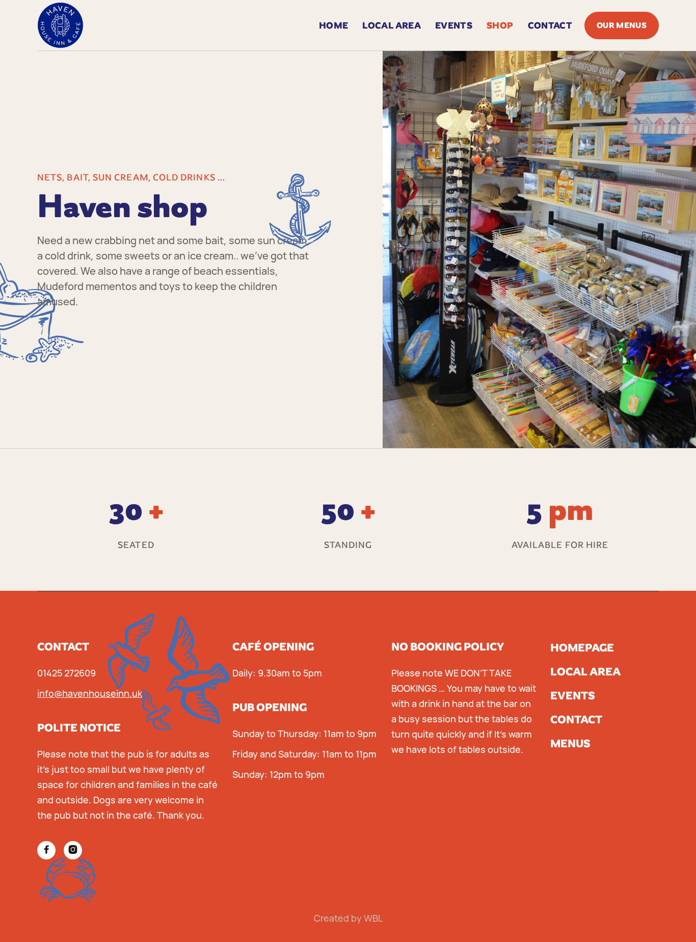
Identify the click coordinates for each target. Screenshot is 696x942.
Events (572, 695)
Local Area (391, 25)
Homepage (582, 647)
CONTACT (550, 25)
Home (333, 25)
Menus (570, 743)
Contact (576, 719)
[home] (60, 25)
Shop (500, 25)
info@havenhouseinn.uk (89, 693)
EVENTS (453, 25)
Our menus (622, 25)
